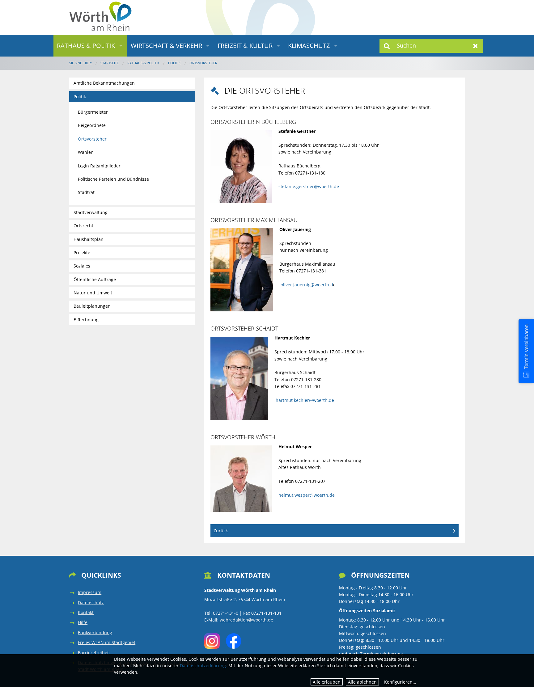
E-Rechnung (86, 319)
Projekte (82, 252)
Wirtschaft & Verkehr (166, 45)
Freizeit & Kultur (245, 45)
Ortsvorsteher (203, 63)
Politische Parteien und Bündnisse (113, 179)
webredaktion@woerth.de (246, 620)
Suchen (387, 46)
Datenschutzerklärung (203, 665)
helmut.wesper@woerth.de (306, 495)
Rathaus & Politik (86, 45)
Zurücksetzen (475, 46)
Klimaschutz (309, 45)
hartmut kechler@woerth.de (304, 400)
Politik (174, 63)
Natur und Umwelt (93, 293)
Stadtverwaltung (91, 212)
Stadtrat (86, 192)
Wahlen (86, 152)
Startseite (109, 63)
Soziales (82, 266)
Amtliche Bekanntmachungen (104, 83)
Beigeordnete (92, 125)
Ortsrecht (83, 226)
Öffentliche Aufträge (95, 279)
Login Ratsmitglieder (99, 166)
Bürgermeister (93, 112)
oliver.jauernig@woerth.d (307, 285)
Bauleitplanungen (92, 306)
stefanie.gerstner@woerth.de (308, 186)
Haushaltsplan (89, 239)
